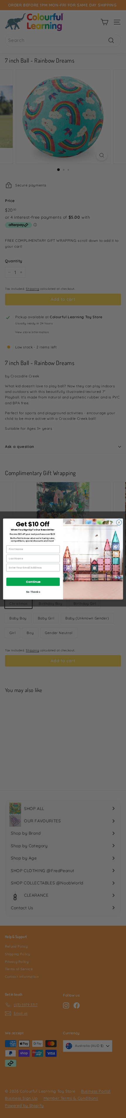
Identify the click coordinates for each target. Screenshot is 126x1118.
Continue (33, 582)
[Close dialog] (119, 522)
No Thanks (33, 592)
